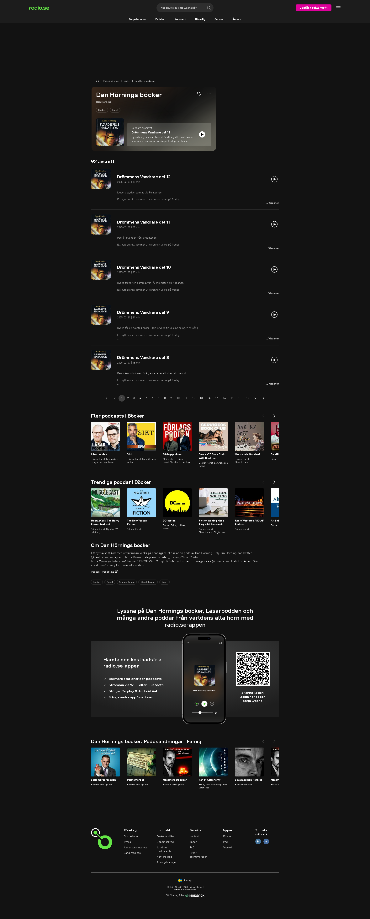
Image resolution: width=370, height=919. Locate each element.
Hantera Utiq (164, 857)
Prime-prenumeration (198, 855)
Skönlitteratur (148, 582)
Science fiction (127, 582)
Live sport (179, 19)
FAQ (192, 847)
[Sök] (209, 7)
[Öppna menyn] (338, 7)
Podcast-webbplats (102, 571)
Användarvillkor (166, 836)
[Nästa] (274, 414)
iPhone (227, 836)
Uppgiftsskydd (165, 842)
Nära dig (200, 19)
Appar (193, 842)
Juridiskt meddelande (164, 849)
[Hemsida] (97, 81)
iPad (225, 842)
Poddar (159, 19)
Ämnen (236, 19)
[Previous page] (115, 398)
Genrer (218, 19)
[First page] (107, 398)
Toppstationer (137, 19)
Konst (115, 110)
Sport (164, 582)
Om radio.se (131, 836)
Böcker (102, 110)
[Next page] (255, 398)
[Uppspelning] (202, 134)
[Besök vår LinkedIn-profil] (258, 841)
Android (227, 847)
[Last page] (263, 398)
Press (127, 842)
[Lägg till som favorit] (199, 94)
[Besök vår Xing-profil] (266, 841)
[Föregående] (263, 414)
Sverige (187, 880)
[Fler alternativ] (209, 94)
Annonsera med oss (135, 847)
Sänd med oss (132, 853)
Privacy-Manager (167, 862)
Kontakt (194, 836)
